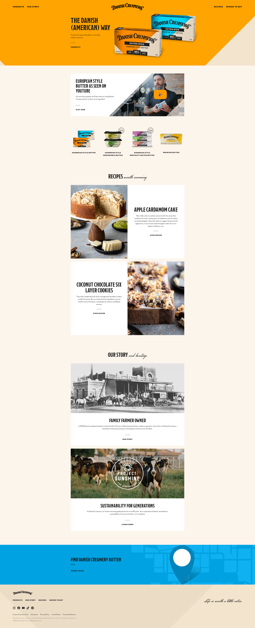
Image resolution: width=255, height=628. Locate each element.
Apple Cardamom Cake (156, 210)
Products (18, 7)
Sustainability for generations (128, 505)
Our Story (33, 7)
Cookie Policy (56, 614)
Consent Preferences (69, 614)
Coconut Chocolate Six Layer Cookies (99, 287)
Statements (34, 614)
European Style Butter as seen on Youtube (91, 86)
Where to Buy (234, 7)
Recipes (218, 7)
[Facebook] (18, 608)
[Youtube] (23, 608)
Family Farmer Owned (127, 420)
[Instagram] (14, 608)
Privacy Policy (44, 614)
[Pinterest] (32, 608)
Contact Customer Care (20, 614)
